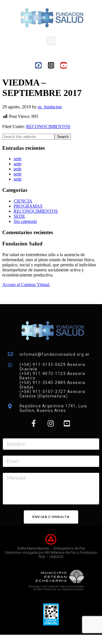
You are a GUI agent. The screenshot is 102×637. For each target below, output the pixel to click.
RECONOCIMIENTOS (48, 126)
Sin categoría (25, 221)
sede (18, 158)
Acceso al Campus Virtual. (26, 284)
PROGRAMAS (28, 206)
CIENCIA (23, 201)
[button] (51, 40)
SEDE (19, 216)
